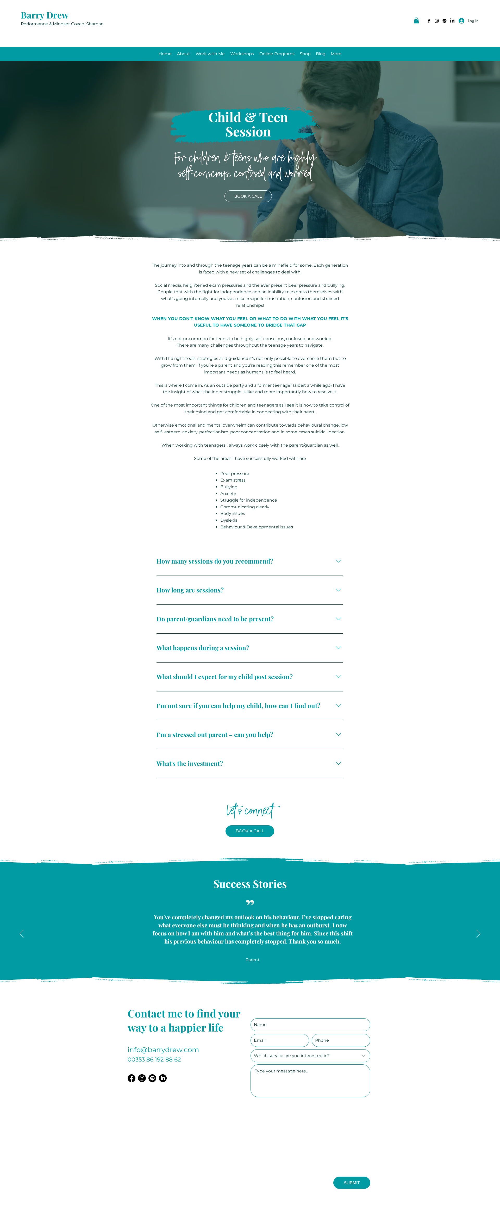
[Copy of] (247, 988)
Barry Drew (45, 15)
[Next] (478, 934)
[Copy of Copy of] (253, 988)
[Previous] (21, 934)
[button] (416, 20)
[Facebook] (429, 20)
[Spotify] (444, 20)
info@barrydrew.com (163, 1050)
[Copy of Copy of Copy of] (258, 988)
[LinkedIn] (436, 20)
